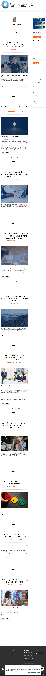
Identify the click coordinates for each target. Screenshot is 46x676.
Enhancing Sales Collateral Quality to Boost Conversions (14, 580)
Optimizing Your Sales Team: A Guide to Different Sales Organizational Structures (28, 659)
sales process (35, 90)
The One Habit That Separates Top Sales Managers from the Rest (38, 82)
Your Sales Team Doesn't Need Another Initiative (38, 77)
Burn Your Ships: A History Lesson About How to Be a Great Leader (29, 656)
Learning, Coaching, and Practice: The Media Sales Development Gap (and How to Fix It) (14, 235)
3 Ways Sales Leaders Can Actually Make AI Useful (39, 72)
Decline (37, 672)
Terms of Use (43, 674)
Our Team (2, 654)
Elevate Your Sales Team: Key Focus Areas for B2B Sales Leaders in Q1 (14, 298)
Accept (31, 672)
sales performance (36, 92)
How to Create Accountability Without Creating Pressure (38, 80)
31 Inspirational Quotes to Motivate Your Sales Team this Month (28, 653)
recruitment (35, 95)
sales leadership (16, 157)
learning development (16, 281)
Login (2, 655)
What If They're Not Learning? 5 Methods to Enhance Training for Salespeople (14, 425)
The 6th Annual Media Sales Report (6, 268)
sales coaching (9, 281)
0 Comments (25, 87)
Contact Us (14, 653)
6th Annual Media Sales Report (20, 205)
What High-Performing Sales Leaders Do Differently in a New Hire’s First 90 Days (14, 44)
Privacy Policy (39, 674)
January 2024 (35, 105)
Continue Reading (5, 86)
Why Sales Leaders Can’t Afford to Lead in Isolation (14, 107)
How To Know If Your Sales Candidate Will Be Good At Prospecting (14, 357)
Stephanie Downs (11, 49)
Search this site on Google (37, 32)
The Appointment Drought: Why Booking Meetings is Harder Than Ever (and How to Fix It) (14, 174)
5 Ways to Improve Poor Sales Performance (14, 482)
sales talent (35, 89)
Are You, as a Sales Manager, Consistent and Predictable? (14, 535)
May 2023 (35, 106)
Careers (2, 653)
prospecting (19, 408)
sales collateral (16, 623)
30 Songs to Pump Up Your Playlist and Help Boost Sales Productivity (28, 662)
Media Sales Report (12, 611)
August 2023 (35, 103)
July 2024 (34, 109)
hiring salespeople (13, 408)
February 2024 (35, 108)
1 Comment (25, 462)
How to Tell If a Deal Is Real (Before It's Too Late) (39, 75)
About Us (2, 652)
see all (34, 97)
